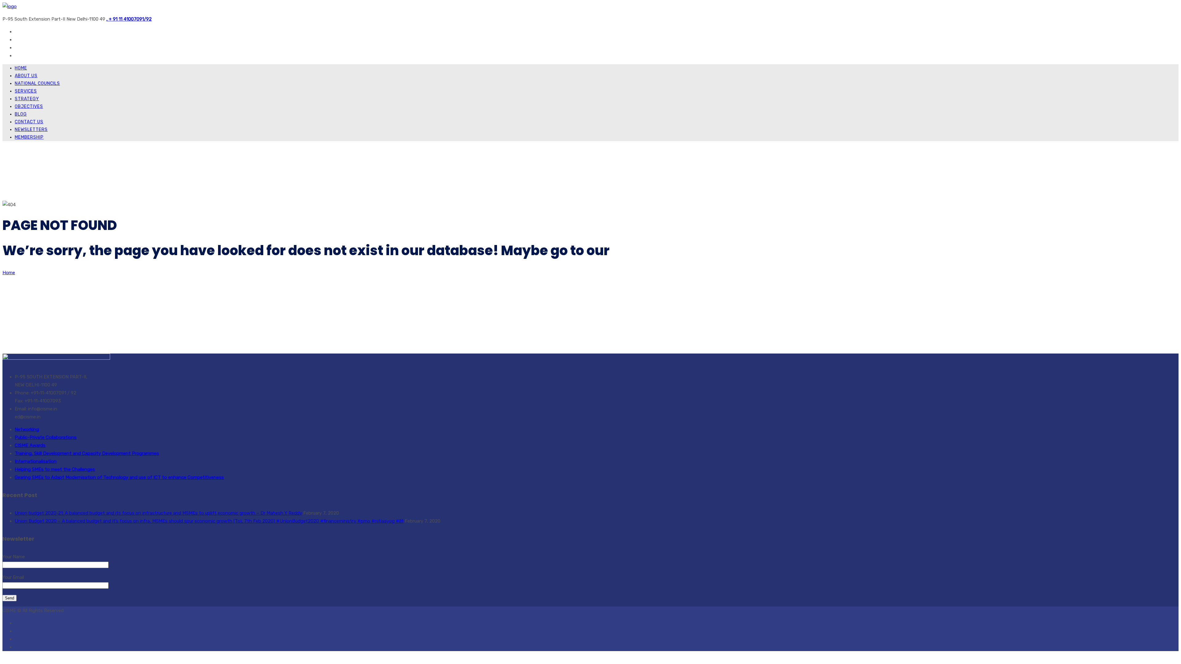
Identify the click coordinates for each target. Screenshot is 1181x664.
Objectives (29, 106)
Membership (29, 137)
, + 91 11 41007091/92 (129, 19)
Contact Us (29, 121)
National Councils (37, 83)
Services (26, 91)
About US (26, 75)
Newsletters (31, 129)
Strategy (27, 98)
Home (21, 68)
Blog (21, 114)
